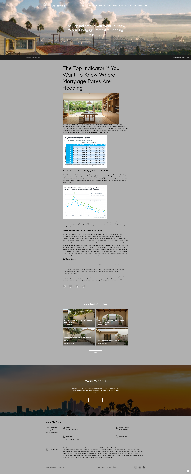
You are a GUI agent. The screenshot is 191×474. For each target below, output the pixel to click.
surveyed (102, 236)
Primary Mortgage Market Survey (83, 126)
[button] (180, 57)
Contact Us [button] (95, 400)
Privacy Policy (111, 467)
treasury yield (89, 178)
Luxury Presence (58, 467)
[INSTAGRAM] (139, 467)
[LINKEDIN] (144, 467)
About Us (84, 5)
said (67, 266)
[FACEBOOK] (135, 467)
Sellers (109, 5)
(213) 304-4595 (123, 429)
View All (95, 352)
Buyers (115, 5)
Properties (102, 5)
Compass (124, 447)
